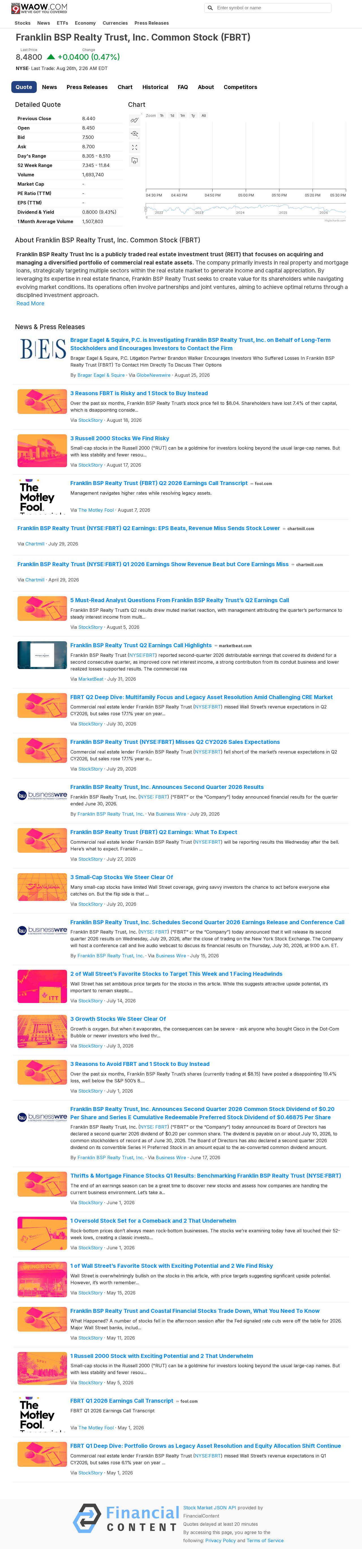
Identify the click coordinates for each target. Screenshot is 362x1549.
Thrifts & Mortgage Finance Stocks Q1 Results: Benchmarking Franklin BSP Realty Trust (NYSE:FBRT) (205, 1175)
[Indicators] (134, 120)
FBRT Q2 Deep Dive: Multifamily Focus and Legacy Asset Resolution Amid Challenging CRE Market (201, 697)
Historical (155, 87)
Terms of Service (265, 1540)
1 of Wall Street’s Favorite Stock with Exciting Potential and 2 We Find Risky (171, 1265)
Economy (85, 23)
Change (88, 50)
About (206, 87)
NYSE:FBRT (142, 655)
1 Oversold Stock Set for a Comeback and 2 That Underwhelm (153, 1220)
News (43, 23)
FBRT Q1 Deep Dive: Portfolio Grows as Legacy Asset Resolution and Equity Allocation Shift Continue (205, 1445)
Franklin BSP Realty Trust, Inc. (110, 814)
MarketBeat (90, 679)
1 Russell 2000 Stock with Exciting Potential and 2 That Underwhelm (161, 1356)
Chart (125, 87)
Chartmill (34, 544)
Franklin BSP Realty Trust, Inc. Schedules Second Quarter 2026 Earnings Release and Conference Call (207, 922)
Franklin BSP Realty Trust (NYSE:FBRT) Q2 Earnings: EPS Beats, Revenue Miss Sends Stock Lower (166, 528)
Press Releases (152, 23)
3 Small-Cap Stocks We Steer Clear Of (121, 877)
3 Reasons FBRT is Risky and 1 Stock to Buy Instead (139, 393)
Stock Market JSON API (209, 1507)
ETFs (62, 23)
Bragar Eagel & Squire (101, 375)
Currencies (115, 23)
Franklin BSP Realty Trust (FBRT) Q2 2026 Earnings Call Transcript (171, 483)
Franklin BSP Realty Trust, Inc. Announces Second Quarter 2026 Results (167, 787)
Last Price (29, 50)
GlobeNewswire (154, 375)
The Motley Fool (96, 510)
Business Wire (171, 814)
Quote (24, 87)
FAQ (183, 87)
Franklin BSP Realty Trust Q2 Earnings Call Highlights (161, 645)
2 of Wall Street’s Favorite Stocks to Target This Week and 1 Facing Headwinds (176, 973)
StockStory (90, 420)
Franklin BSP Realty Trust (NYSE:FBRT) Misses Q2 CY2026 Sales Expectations (175, 741)
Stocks (23, 23)
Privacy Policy (220, 1540)
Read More (30, 303)
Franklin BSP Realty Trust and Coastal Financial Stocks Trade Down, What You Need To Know (195, 1310)
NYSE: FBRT (153, 797)
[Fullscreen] (134, 147)
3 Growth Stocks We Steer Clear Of (118, 1018)
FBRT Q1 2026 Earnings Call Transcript (134, 1400)
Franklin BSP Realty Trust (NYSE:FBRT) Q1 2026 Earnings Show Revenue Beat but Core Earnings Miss (170, 564)
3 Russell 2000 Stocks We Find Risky (119, 438)
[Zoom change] (134, 133)
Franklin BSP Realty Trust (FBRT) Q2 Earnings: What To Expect (153, 832)
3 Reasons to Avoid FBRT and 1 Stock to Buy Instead (140, 1064)
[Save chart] (134, 161)
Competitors (240, 87)
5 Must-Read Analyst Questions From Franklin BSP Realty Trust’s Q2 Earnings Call (179, 600)
